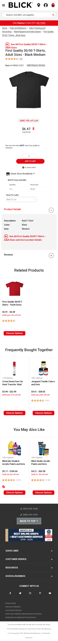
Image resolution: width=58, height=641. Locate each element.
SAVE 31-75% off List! (39, 474)
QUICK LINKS (12, 550)
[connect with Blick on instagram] (30, 595)
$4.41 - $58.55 (38, 391)
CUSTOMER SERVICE (16, 559)
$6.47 (26, 129)
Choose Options (14, 333)
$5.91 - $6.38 (8, 312)
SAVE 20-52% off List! (10, 474)
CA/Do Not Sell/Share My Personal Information (23, 614)
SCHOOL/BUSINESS (15, 576)
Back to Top (27, 521)
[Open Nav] (3, 5)
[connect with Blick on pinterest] (40, 595)
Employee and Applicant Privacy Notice (20, 617)
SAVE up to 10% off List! (11, 315)
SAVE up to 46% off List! (40, 395)
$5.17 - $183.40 (9, 471)
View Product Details (36, 65)
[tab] (29, 209)
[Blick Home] (21, 5)
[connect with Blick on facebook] (10, 595)
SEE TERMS (41, 23)
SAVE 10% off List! (29, 120)
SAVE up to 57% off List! (11, 395)
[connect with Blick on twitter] (20, 595)
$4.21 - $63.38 (38, 471)
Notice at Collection (13, 607)
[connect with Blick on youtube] (50, 595)
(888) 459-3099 (30, 514)
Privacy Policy (10, 603)
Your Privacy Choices (13, 610)
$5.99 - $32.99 (9, 391)
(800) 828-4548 (30, 508)
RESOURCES (12, 567)
